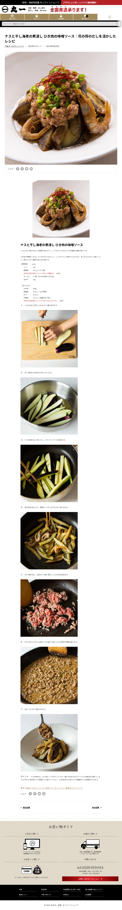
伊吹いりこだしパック (54, 788)
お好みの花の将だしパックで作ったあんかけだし (41, 301)
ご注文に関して (32, 833)
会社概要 (88, 895)
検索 (20, 889)
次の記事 (95, 807)
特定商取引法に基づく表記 (71, 889)
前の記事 (26, 807)
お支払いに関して (32, 859)
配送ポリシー (23, 895)
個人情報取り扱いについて (93, 889)
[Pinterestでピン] (22, 168)
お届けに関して (90, 833)
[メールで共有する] (31, 168)
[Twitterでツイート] (26, 168)
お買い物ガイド (46, 895)
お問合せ (66, 895)
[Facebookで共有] (17, 168)
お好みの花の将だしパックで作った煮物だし (39, 273)
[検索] (117, 24)
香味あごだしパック (74, 788)
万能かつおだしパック (14, 46)
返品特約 (44, 889)
